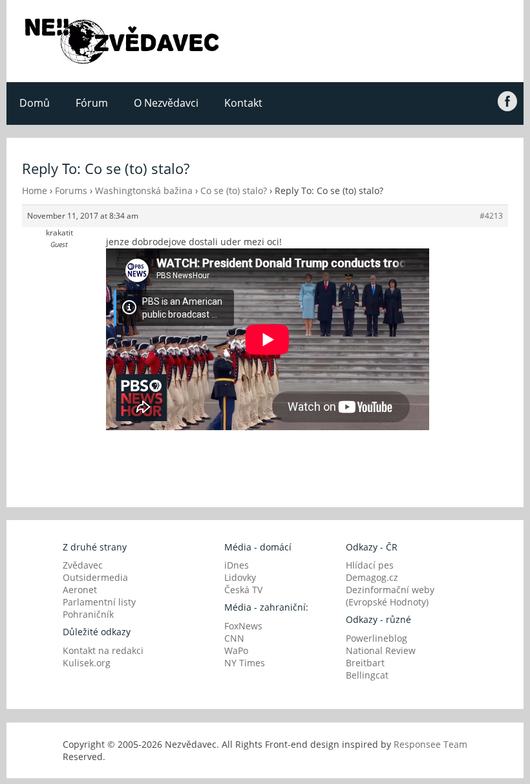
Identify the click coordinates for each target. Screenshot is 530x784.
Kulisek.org (87, 663)
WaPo (236, 650)
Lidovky (240, 577)
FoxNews (243, 626)
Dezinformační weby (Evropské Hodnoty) (390, 595)
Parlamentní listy (99, 602)
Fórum (92, 103)
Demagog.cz (372, 577)
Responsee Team (430, 744)
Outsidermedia (95, 577)
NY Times (244, 663)
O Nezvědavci (166, 103)
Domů (34, 103)
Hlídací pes (370, 565)
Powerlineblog (376, 638)
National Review (381, 650)
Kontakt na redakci (103, 650)
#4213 (491, 215)
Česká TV (243, 589)
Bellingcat (367, 675)
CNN (234, 638)
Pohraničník (88, 614)
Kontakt (243, 103)
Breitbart (365, 663)
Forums (71, 190)
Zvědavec (83, 565)
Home (34, 190)
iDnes (236, 565)
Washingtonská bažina (144, 190)
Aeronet (80, 589)
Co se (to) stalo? (233, 190)
